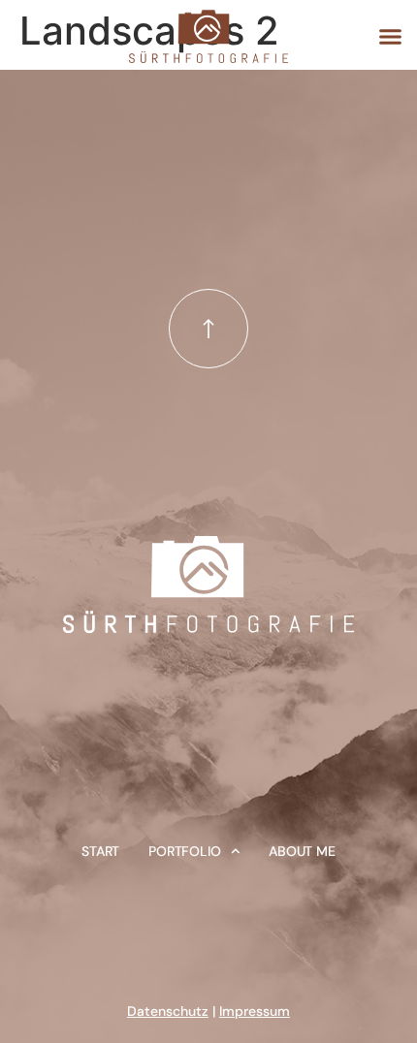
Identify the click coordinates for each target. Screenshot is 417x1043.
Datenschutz (167, 1011)
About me (302, 851)
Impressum (254, 1011)
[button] (390, 36)
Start (100, 851)
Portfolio (184, 851)
